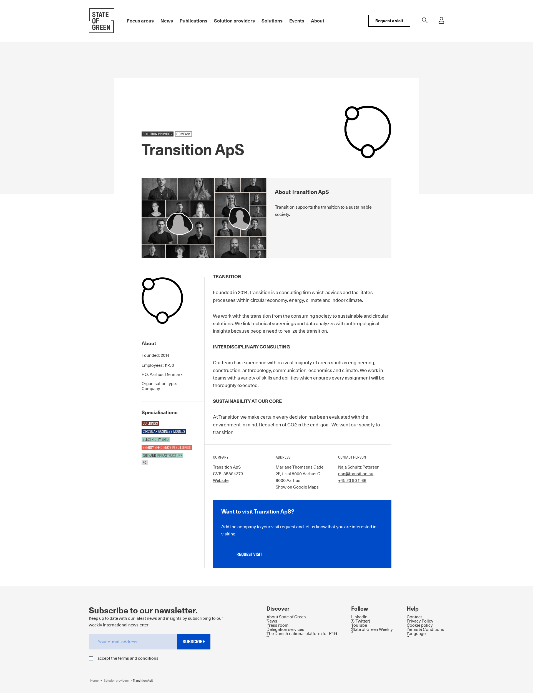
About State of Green (286, 617)
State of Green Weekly (372, 629)
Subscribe (194, 641)
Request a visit (389, 21)
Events (296, 20)
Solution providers (234, 20)
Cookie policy (420, 625)
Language (416, 633)
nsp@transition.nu (355, 474)
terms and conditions (138, 658)
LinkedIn (359, 617)
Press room (277, 625)
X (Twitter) (360, 621)
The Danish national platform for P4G (301, 633)
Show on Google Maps (297, 487)
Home (94, 680)
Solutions (272, 20)
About (317, 20)
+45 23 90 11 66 (352, 480)
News (166, 20)
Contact (414, 617)
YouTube (359, 625)
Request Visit (249, 554)
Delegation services (285, 629)
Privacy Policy (420, 621)
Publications (193, 20)
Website (220, 480)
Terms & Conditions (425, 629)
